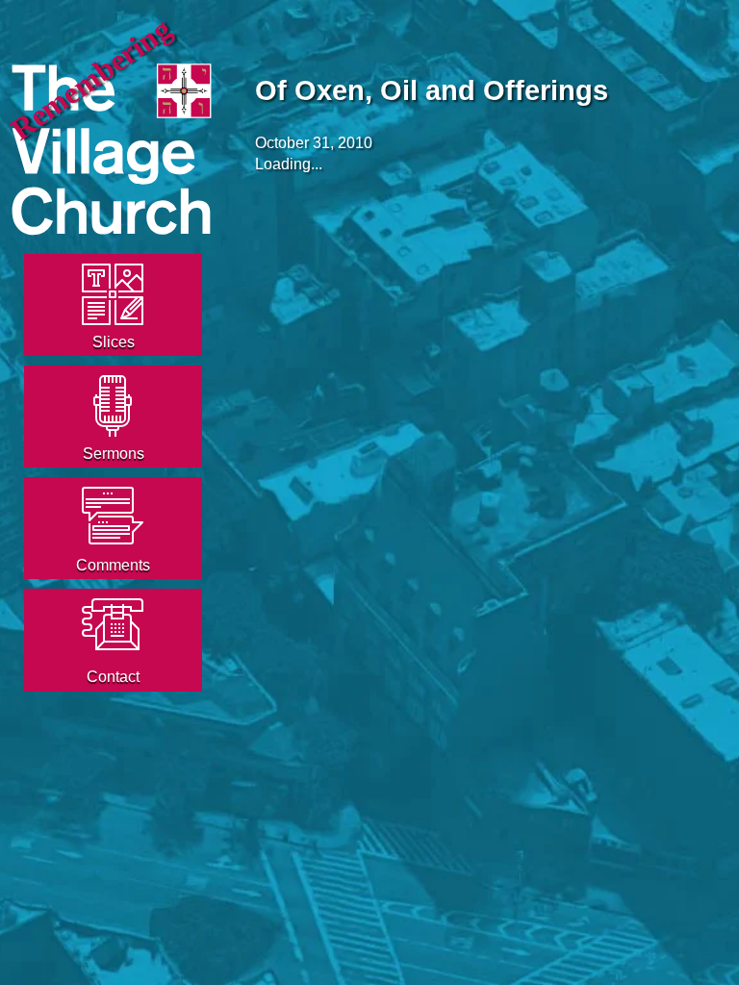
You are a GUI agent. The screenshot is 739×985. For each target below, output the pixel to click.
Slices (113, 342)
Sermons (113, 453)
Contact (113, 677)
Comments (113, 565)
